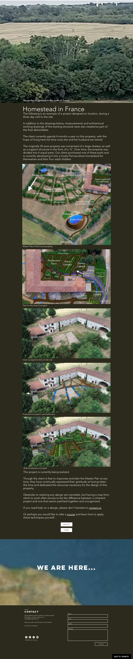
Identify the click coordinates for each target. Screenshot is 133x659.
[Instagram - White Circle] (30, 637)
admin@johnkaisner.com (32, 619)
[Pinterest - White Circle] (34, 637)
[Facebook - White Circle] (26, 637)
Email (69, 618)
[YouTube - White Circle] (37, 637)
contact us (95, 507)
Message (70, 628)
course (71, 514)
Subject (70, 623)
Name (69, 613)
